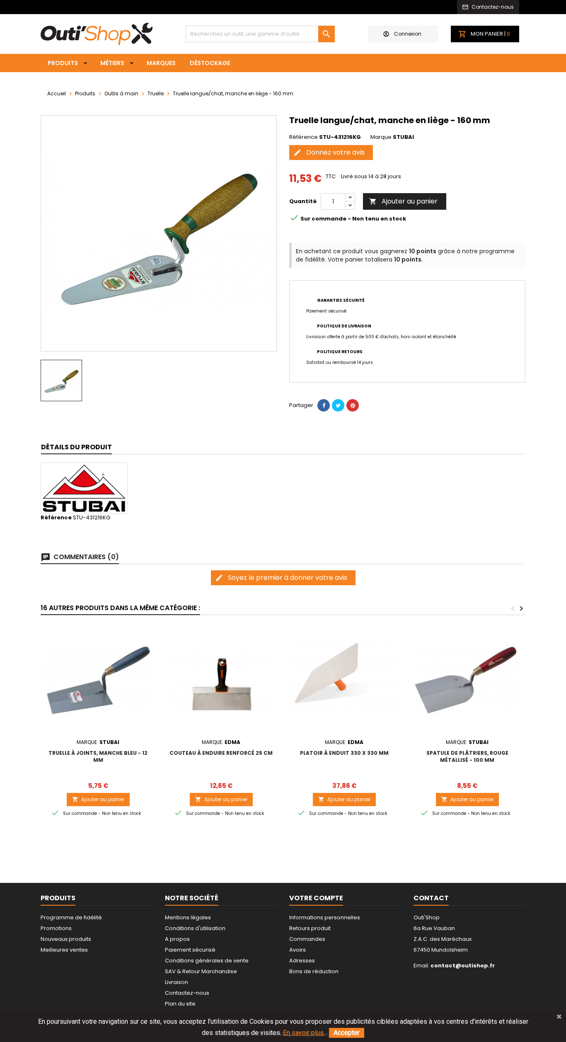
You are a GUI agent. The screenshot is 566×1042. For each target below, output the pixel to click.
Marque (381, 137)
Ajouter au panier (403, 201)
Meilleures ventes (64, 950)
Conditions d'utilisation (195, 928)
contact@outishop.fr (463, 965)
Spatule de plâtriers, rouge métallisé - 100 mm (467, 756)
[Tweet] (338, 405)
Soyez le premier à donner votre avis (281, 577)
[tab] (76, 447)
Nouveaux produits (66, 939)
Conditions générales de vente (207, 960)
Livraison (176, 982)
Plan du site (180, 1004)
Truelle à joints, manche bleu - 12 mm (98, 756)
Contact (431, 898)
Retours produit (310, 928)
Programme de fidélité (71, 917)
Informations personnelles (324, 917)
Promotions (56, 928)
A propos (177, 939)
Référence (303, 137)
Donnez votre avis (329, 152)
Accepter (347, 1033)
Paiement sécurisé (190, 950)
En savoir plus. (304, 1033)
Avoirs (297, 950)
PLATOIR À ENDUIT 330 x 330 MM (344, 752)
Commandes (307, 939)
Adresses (302, 960)
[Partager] (323, 405)
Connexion (407, 33)
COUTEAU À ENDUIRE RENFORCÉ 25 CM (221, 752)
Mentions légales (188, 917)
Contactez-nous (187, 993)
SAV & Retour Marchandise (201, 971)
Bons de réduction (314, 971)
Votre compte (316, 898)
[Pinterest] (352, 405)
